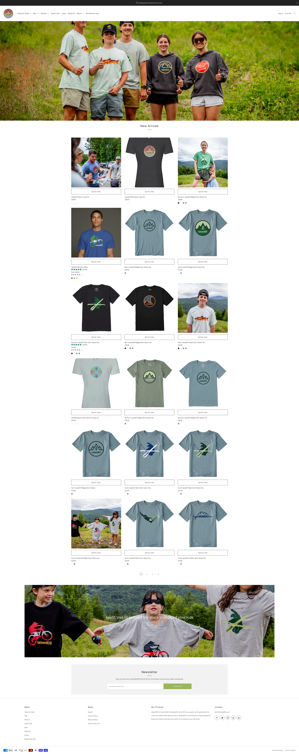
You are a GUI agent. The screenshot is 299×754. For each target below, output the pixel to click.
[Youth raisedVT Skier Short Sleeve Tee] (203, 453)
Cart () (288, 13)
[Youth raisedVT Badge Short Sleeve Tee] (203, 233)
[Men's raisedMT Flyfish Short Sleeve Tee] (203, 308)
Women (44, 13)
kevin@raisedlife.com (222, 712)
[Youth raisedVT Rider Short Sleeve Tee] (149, 524)
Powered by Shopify (277, 750)
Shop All (71, 13)
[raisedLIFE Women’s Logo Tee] (149, 162)
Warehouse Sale (92, 13)
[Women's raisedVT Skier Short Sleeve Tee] (96, 308)
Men (35, 13)
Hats (64, 13)
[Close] (297, 3)
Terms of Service (94, 723)
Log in (280, 13)
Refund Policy (93, 720)
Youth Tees (55, 13)
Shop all (149, 625)
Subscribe (177, 686)
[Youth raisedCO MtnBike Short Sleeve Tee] (96, 524)
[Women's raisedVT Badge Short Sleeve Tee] (203, 162)
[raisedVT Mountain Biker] (96, 233)
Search (90, 712)
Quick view (96, 191)
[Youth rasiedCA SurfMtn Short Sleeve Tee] (203, 524)
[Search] (294, 13)
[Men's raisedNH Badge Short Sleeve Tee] (149, 308)
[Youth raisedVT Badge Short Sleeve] (96, 453)
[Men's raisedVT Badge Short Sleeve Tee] (149, 233)
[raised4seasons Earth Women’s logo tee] (96, 383)
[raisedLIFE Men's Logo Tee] (96, 162)
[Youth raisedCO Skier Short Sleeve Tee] (149, 453)
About (79, 13)
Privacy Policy (93, 716)
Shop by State (23, 13)
